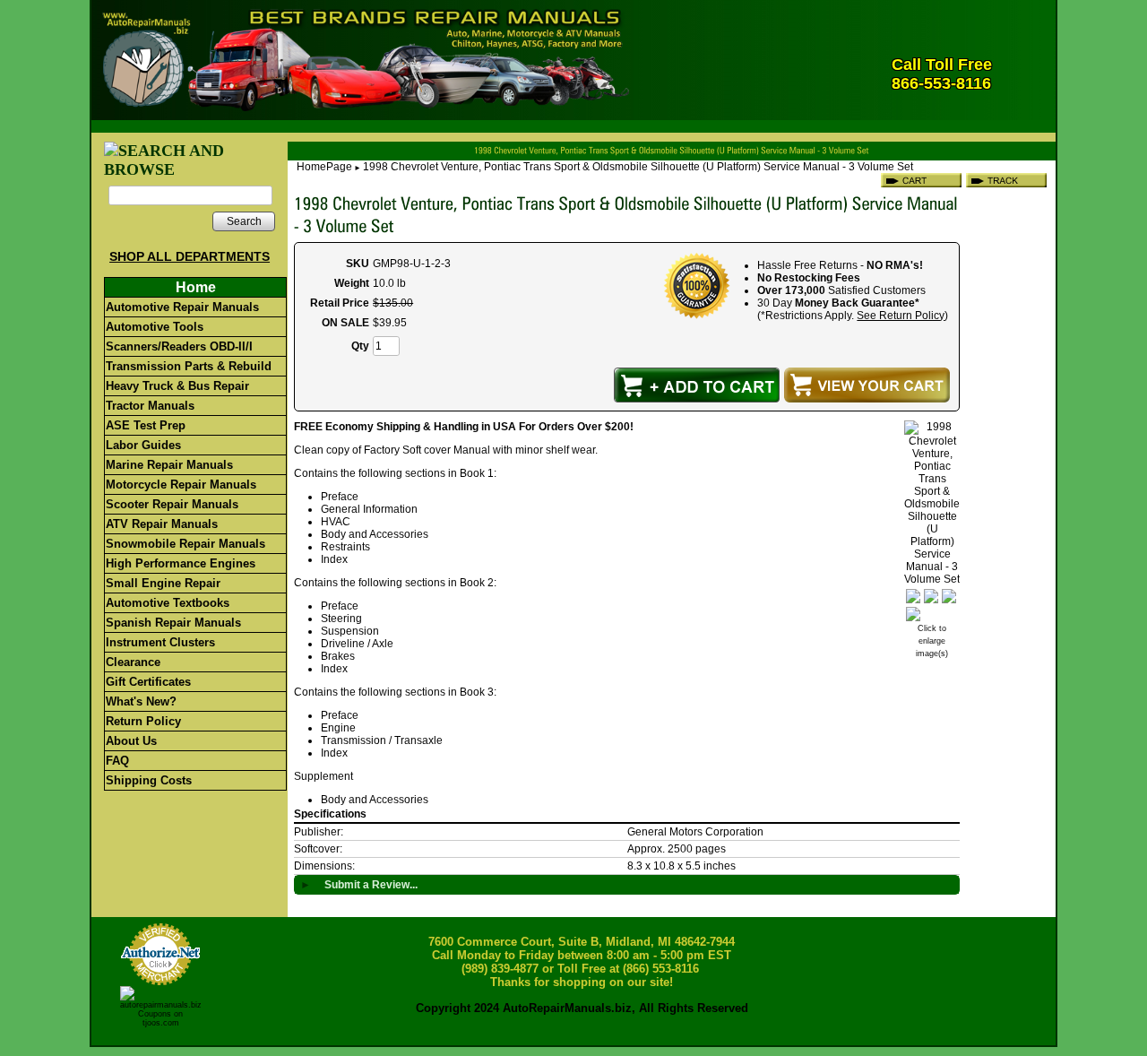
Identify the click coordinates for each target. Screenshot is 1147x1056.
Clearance (133, 662)
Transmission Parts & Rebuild (189, 366)
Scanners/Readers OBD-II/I (179, 346)
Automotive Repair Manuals (182, 307)
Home (196, 287)
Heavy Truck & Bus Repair (177, 386)
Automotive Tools (154, 326)
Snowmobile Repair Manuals (185, 543)
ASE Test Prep (145, 425)
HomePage (324, 166)
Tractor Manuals (150, 405)
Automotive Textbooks (167, 603)
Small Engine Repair (163, 583)
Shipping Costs (149, 780)
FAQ (117, 760)
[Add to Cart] (697, 385)
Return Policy (143, 721)
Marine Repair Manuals (169, 465)
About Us (131, 741)
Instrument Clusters (160, 642)
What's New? (141, 701)
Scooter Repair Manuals (172, 504)
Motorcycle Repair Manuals (181, 484)
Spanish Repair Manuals (173, 622)
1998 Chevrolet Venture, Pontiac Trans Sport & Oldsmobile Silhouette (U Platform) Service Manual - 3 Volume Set (638, 166)
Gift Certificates (148, 681)
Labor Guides (143, 445)
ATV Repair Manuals (162, 524)
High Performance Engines (180, 563)
